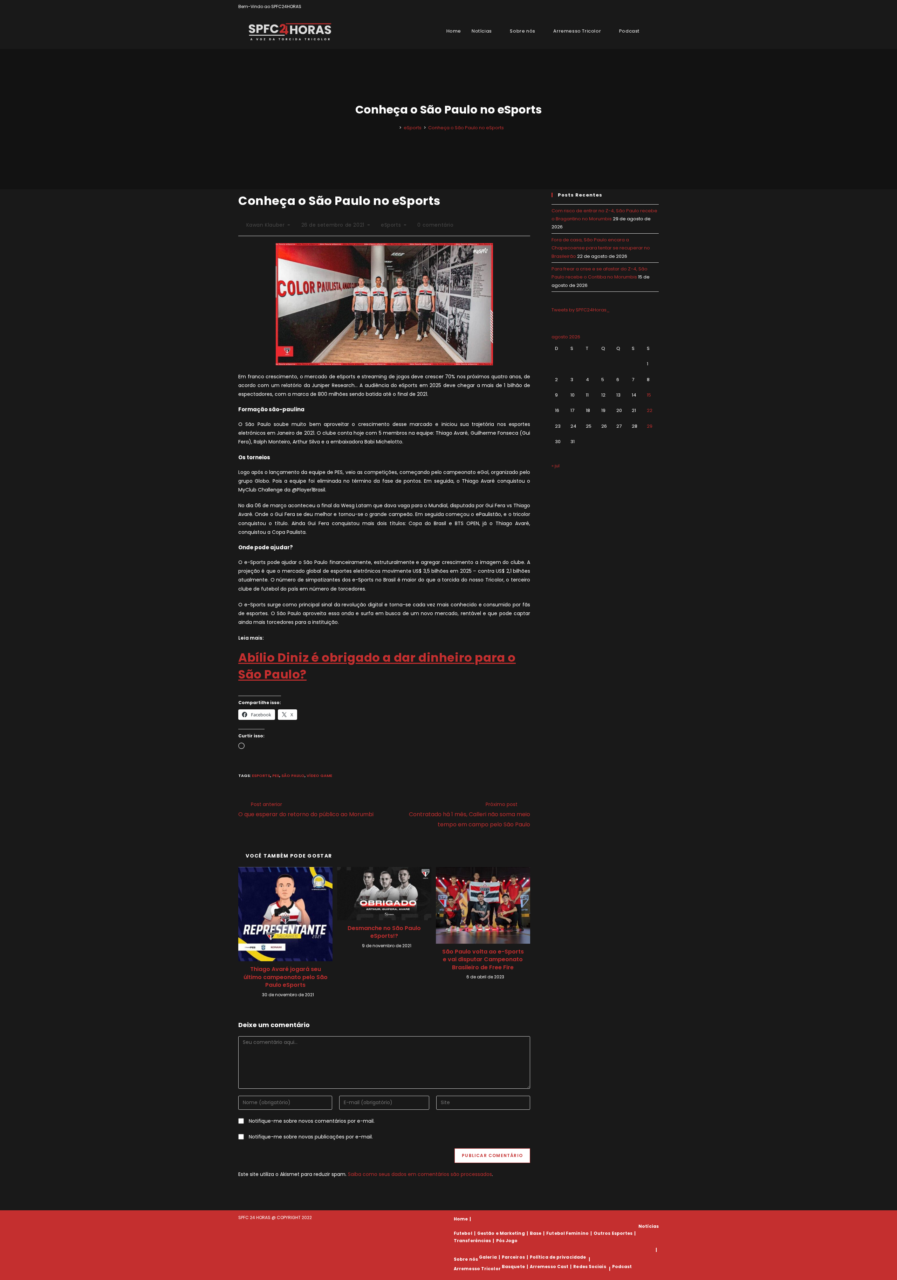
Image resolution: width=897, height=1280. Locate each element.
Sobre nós (466, 1259)
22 (649, 410)
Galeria (488, 1257)
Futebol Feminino (567, 1233)
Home (461, 1219)
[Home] (395, 127)
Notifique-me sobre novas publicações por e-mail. (311, 1136)
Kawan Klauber (265, 224)
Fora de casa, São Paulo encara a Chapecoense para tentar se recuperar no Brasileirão (601, 248)
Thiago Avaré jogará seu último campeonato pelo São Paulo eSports (286, 977)
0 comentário (435, 224)
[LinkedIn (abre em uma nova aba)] (656, 6)
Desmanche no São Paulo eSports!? (384, 932)
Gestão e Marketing (501, 1233)
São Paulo (292, 775)
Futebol (463, 1233)
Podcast (622, 1266)
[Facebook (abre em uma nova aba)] (641, 6)
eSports (391, 224)
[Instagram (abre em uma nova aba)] (649, 6)
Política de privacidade (558, 1257)
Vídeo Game (319, 775)
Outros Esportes (613, 1233)
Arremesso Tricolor (477, 1269)
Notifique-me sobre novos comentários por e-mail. (312, 1120)
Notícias (648, 1226)
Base (535, 1233)
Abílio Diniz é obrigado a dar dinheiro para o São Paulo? (377, 666)
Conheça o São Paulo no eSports (466, 127)
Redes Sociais (589, 1266)
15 (649, 395)
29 (649, 426)
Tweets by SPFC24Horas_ (581, 310)
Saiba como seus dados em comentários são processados (420, 1174)
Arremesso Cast (549, 1266)
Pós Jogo (507, 1241)
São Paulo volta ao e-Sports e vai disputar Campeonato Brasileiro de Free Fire (483, 959)
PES (275, 775)
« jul (556, 465)
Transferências (472, 1241)
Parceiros (513, 1257)
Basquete (513, 1266)
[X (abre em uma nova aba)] (633, 6)
